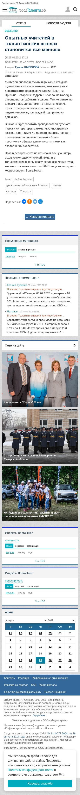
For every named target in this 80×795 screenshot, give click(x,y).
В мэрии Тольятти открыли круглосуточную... (35, 289)
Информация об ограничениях (50, 678)
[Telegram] (35, 201)
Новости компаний (55, 691)
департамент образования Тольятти (27, 185)
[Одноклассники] (29, 201)
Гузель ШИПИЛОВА (27, 67)
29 (50, 633)
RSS (34, 685)
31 (30, 667)
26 (20, 633)
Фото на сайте (14, 345)
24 (30, 660)
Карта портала (48, 685)
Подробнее (38, 715)
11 (40, 646)
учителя (11, 191)
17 (30, 653)
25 (10, 633)
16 (20, 653)
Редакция (23, 678)
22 (10, 660)
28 (40, 633)
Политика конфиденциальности (22, 691)
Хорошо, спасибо (40, 783)
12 (50, 646)
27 (30, 633)
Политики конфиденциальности (30, 770)
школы (57, 185)
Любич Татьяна (23, 179)
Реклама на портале (16, 685)
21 (70, 653)
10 (30, 646)
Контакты (9, 678)
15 (10, 653)
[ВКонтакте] (24, 201)
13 (60, 646)
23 (20, 660)
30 (20, 667)
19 (50, 653)
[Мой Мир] (40, 201)
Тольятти (25, 191)
